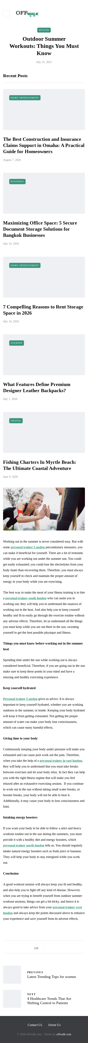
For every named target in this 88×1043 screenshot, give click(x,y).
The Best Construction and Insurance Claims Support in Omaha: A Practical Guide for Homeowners (44, 145)
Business (17, 181)
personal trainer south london (25, 598)
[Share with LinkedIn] (66, 948)
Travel (16, 421)
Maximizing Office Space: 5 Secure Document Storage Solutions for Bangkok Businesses (40, 229)
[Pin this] (71, 948)
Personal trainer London (20, 699)
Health (44, 30)
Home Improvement (25, 98)
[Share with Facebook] (50, 948)
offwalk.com (63, 1034)
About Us (54, 1025)
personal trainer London (28, 547)
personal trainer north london (23, 845)
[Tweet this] (55, 948)
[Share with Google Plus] (60, 948)
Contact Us (35, 1025)
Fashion (16, 343)
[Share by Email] (81, 948)
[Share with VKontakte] (76, 948)
